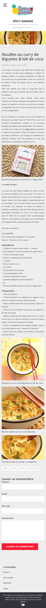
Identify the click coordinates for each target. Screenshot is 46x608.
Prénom (6, 482)
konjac (13, 468)
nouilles (22, 468)
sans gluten (32, 468)
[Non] (43, 600)
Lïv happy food (28, 129)
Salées (13, 65)
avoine (5, 468)
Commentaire (8, 518)
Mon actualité (8, 578)
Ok (23, 604)
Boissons (6, 572)
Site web (6, 506)
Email (4, 494)
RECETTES (5, 65)
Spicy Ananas (23, 21)
